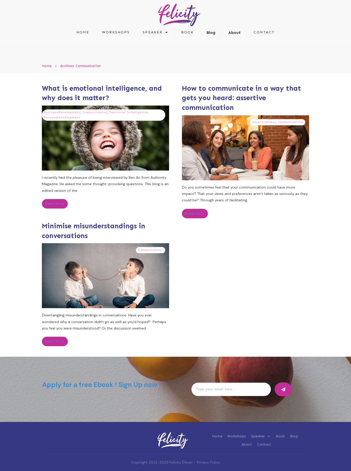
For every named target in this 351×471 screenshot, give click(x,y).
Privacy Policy (208, 462)
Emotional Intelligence (128, 112)
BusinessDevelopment (62, 112)
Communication (94, 112)
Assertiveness (264, 122)
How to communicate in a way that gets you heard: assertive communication (241, 98)
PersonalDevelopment (62, 117)
